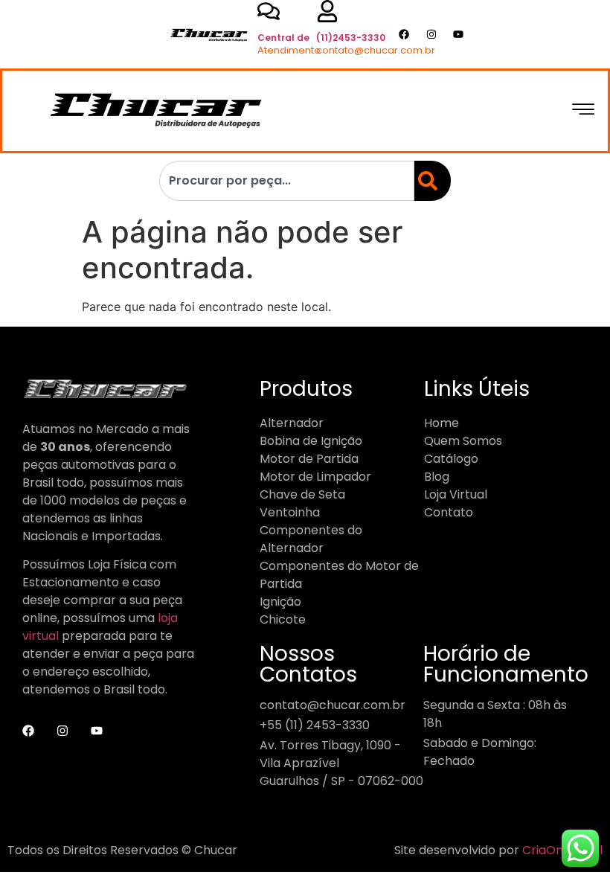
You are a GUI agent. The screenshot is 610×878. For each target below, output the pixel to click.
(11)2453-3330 (350, 37)
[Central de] (268, 11)
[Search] (429, 181)
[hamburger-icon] (583, 111)
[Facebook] (403, 34)
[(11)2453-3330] (327, 11)
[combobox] (286, 181)
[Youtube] (458, 34)
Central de (283, 37)
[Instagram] (431, 34)
